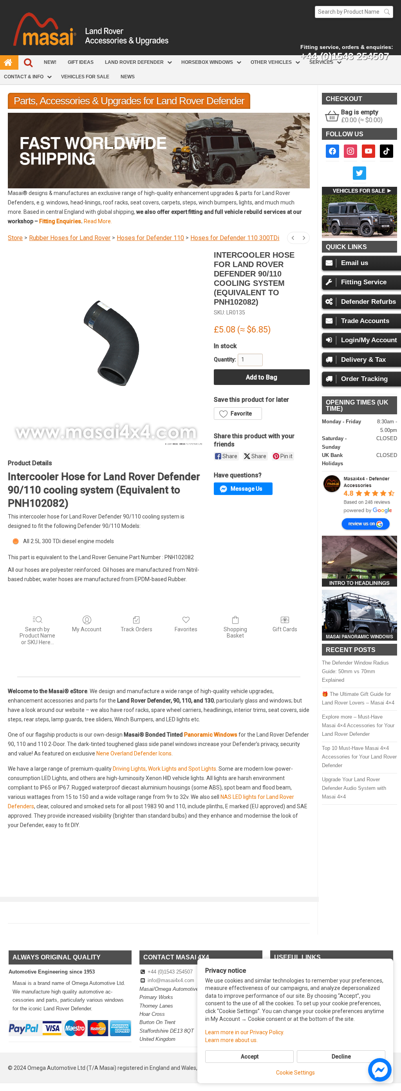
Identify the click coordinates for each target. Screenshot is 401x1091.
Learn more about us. (231, 1040)
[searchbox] (354, 12)
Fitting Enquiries (60, 221)
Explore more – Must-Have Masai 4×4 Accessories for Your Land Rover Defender (358, 725)
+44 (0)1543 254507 (170, 972)
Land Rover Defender (134, 62)
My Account (86, 629)
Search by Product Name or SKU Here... (37, 636)
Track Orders (136, 629)
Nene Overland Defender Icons (134, 753)
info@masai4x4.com (171, 980)
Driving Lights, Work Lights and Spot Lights (164, 769)
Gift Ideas (81, 62)
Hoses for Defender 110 (150, 238)
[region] (158, 150)
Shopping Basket (235, 632)
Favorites (186, 629)
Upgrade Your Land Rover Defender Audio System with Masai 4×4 (354, 788)
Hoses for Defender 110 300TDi (234, 238)
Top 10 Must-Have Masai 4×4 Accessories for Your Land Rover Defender (359, 756)
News (128, 76)
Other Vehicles (271, 62)
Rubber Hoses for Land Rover (69, 238)
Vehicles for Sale (85, 76)
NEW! (50, 62)
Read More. (98, 221)
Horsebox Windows (207, 62)
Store (15, 238)
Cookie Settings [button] (295, 1072)
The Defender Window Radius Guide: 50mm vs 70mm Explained (355, 671)
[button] (160, 150)
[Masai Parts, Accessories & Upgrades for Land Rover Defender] (200, 53)
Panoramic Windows (210, 735)
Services (321, 62)
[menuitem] (292, 238)
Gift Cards (285, 629)
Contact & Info (23, 76)
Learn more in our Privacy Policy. (244, 1032)
